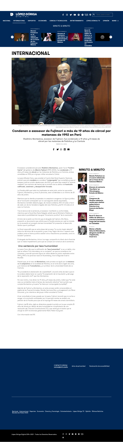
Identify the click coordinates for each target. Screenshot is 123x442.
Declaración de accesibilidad (99, 366)
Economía (42, 21)
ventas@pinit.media (61, 367)
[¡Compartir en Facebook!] (53, 149)
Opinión (106, 21)
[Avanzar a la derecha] (118, 21)
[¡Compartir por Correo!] (68, 149)
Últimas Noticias (97, 411)
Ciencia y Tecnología (58, 21)
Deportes (32, 21)
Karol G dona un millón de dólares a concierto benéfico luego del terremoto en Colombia (88, 37)
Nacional (6, 21)
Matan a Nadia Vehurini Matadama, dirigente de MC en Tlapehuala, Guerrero (97, 233)
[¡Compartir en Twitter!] (58, 149)
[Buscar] (121, 21)
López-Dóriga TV (93, 21)
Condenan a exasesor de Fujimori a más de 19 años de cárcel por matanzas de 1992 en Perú (61, 132)
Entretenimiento (76, 21)
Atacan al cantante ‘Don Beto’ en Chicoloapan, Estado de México (62, 38)
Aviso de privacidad (78, 366)
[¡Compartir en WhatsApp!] (61, 149)
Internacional (19, 21)
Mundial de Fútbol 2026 (20, 413)
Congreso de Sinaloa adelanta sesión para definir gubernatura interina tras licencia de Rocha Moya (96, 204)
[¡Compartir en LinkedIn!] (65, 149)
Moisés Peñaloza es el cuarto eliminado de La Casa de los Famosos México (35, 38)
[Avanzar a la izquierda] (12, 37)
